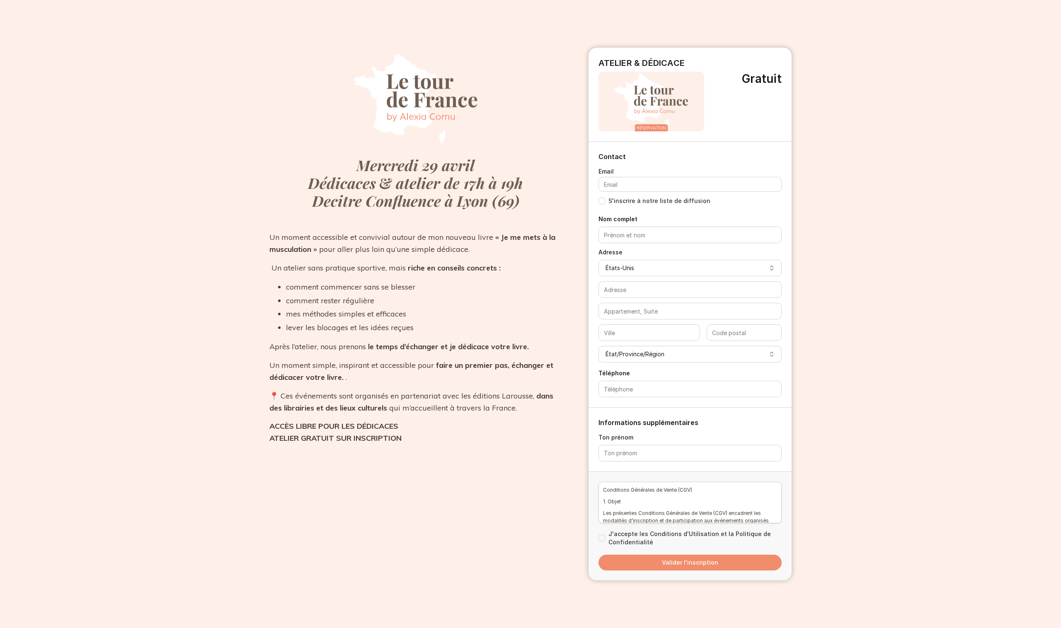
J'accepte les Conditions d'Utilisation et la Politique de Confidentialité (689, 538)
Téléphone (614, 373)
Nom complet (617, 218)
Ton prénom (615, 437)
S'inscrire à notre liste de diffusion (659, 200)
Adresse (610, 252)
